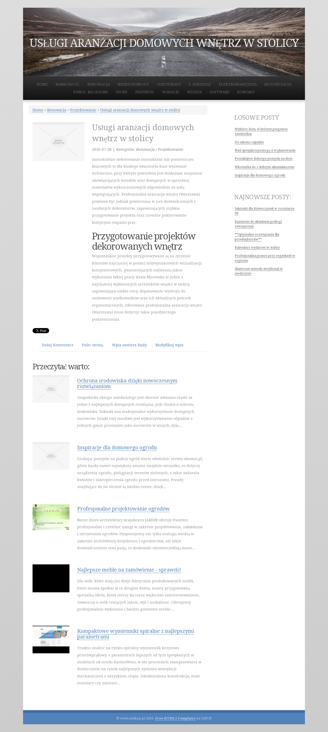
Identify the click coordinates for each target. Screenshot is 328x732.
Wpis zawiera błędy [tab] (129, 345)
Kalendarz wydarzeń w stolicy (257, 247)
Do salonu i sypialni (249, 142)
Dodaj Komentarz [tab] (57, 345)
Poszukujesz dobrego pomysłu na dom (263, 158)
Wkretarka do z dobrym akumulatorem (264, 167)
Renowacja (56, 110)
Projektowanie (83, 110)
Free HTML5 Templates (175, 718)
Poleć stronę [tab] (92, 345)
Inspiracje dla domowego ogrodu (117, 447)
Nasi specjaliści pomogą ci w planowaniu (265, 150)
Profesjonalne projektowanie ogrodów (123, 509)
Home (38, 110)
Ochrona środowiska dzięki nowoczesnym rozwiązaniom (127, 383)
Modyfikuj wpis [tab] (169, 345)
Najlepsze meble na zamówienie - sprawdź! (129, 570)
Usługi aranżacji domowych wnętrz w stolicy (140, 110)
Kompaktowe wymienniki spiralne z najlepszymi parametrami (135, 634)
